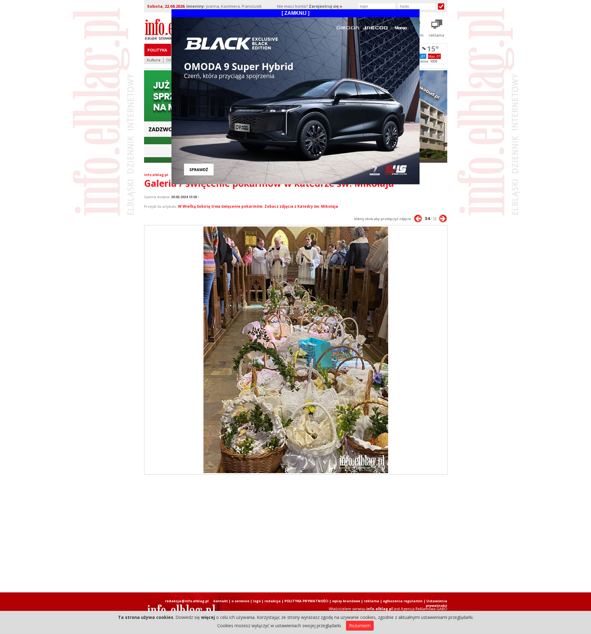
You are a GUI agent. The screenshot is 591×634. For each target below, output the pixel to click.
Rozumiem (360, 625)
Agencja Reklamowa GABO (424, 609)
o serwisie (240, 601)
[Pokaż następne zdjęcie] (443, 218)
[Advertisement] (295, 533)
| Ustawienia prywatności (435, 603)
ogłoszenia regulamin (403, 601)
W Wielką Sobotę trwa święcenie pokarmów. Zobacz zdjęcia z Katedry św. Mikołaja (258, 206)
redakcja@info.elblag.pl (187, 601)
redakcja (272, 601)
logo (257, 601)
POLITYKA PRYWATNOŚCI (306, 601)
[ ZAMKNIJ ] (295, 13)
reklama (371, 601)
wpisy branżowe (346, 601)
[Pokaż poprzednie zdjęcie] (418, 218)
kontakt (220, 601)
